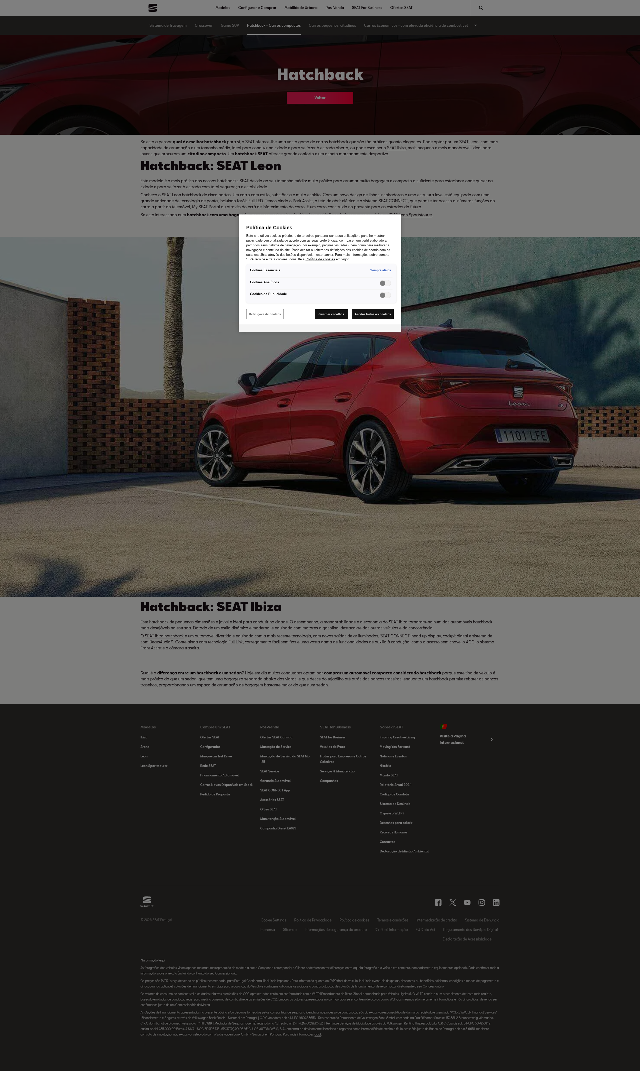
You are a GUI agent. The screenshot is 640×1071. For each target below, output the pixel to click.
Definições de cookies (265, 314)
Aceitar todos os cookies (373, 314)
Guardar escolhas (331, 314)
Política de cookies (320, 259)
